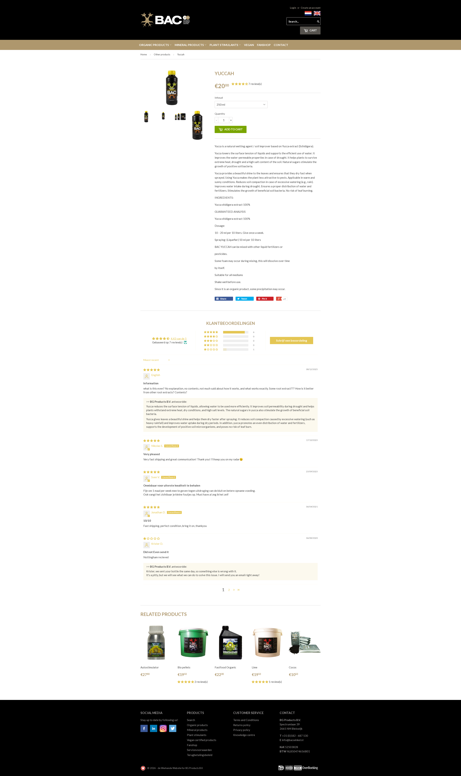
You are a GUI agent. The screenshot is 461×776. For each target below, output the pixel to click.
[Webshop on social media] (144, 731)
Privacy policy (241, 729)
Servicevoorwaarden (199, 749)
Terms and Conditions (246, 720)
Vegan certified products (201, 740)
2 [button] (229, 589)
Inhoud (219, 97)
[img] (151, 369)
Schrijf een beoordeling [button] (291, 340)
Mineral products (189, 45)
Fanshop (264, 45)
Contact (281, 45)
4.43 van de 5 (179, 338)
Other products (162, 54)
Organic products (154, 45)
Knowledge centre (244, 735)
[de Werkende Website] (143, 768)
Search (191, 720)
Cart (313, 30)
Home (143, 54)
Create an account (311, 7)
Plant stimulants (224, 45)
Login (293, 7)
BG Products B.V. (194, 768)
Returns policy (241, 725)
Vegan (249, 45)
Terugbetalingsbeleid (199, 755)
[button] (240, 83)
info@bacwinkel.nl (292, 740)
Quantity (220, 113)
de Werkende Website (170, 768)
